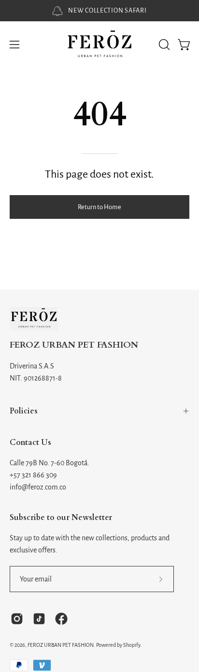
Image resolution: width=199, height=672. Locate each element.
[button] (163, 44)
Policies (24, 411)
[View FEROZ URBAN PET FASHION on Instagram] (17, 618)
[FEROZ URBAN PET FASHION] (99, 45)
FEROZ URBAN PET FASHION (74, 345)
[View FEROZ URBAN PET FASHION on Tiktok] (39, 618)
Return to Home (99, 207)
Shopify (131, 645)
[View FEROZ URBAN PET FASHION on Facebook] (61, 618)
